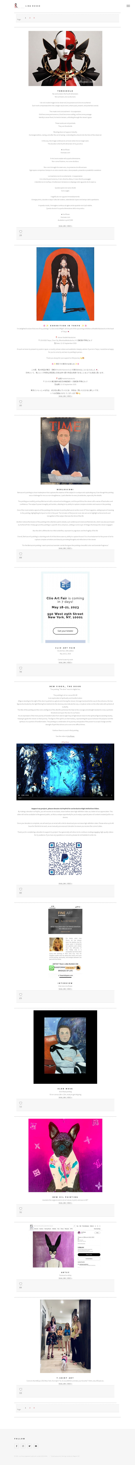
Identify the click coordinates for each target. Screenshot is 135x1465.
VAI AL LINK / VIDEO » (65, 226)
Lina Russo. (71, 736)
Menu (128, 5)
